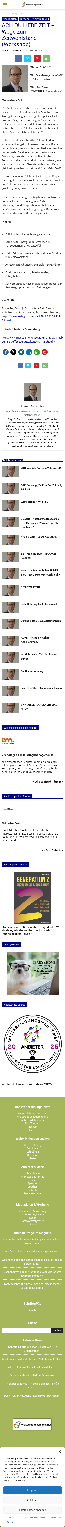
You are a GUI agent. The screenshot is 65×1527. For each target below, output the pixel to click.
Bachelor (32, 1155)
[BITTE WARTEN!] (10, 594)
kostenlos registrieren (32, 1214)
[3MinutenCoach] (8, 816)
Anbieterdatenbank (32, 1120)
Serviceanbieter (32, 1193)
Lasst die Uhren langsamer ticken (41, 688)
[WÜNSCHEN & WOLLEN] (10, 509)
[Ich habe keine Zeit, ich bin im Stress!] (10, 662)
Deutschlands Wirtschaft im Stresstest (31, 1375)
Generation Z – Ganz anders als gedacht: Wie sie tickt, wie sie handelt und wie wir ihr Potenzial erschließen (31, 930)
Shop (32, 1224)
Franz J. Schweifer (13, 50)
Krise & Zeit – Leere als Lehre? (39, 537)
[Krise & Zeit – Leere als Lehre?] (10, 544)
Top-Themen (32, 1123)
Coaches (32, 1186)
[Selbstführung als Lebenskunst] (10, 611)
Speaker (32, 1183)
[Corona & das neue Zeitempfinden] (10, 628)
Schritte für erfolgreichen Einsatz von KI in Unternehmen (32, 1348)
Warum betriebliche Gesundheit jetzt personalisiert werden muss (32, 1241)
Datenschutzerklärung (34, 1517)
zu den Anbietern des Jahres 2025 (27, 1084)
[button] (60, 1451)
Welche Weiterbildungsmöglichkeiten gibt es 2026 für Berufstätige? (32, 1261)
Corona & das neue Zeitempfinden (41, 620)
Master (32, 1158)
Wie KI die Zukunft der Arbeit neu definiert (32, 1367)
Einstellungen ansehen (32, 1509)
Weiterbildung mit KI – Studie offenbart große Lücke (32, 1385)
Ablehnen (32, 1500)
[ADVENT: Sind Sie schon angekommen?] (10, 645)
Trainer (32, 1180)
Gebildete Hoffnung (32, 671)
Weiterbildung (40, 18)
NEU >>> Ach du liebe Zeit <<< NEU (41, 468)
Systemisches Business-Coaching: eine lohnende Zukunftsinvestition (32, 1285)
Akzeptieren (32, 1490)
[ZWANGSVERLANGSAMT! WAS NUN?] (10, 712)
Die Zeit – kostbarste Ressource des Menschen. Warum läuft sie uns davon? (40, 523)
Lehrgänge (32, 1151)
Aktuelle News (32, 1340)
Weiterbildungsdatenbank (32, 1116)
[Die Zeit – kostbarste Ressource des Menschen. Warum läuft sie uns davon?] (10, 526)
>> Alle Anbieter (52, 850)
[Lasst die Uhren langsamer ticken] (10, 695)
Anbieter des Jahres (32, 1176)
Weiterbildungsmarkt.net (32, 1113)
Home (5, 13)
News (32, 1130)
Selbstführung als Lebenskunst (39, 604)
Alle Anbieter (32, 1173)
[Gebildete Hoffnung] (10, 678)
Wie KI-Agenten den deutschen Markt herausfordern (31, 1359)
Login (32, 1217)
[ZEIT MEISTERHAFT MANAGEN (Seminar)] (10, 561)
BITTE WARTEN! (30, 587)
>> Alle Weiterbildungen (47, 781)
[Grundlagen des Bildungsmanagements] (8, 748)
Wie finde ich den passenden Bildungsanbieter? (32, 1251)
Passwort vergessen (32, 1221)
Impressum (56, 1517)
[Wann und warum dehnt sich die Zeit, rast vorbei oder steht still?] (10, 578)
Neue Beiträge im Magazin (32, 1232)
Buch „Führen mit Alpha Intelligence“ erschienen (31, 1395)
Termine (24, 18)
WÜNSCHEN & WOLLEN (34, 502)
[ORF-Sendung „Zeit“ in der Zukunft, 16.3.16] (10, 492)
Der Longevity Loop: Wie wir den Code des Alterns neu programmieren (32, 1273)
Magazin (32, 1126)
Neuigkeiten (10, 18)
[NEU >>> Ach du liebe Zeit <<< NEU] (10, 476)
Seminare (32, 1148)
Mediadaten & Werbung (32, 1211)
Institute (32, 1190)
